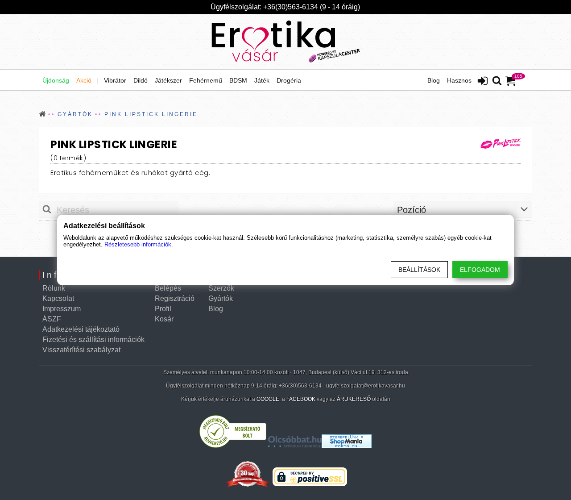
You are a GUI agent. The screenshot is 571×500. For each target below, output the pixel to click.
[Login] (482, 81)
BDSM (238, 80)
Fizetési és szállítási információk (93, 339)
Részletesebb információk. (138, 244)
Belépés (168, 288)
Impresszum (61, 308)
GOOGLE (268, 399)
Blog (433, 80)
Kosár (164, 319)
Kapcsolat (58, 298)
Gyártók (220, 298)
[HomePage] (285, 42)
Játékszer (168, 80)
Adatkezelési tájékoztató (81, 329)
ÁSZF (51, 319)
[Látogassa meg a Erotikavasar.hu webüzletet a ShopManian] (347, 446)
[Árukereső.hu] (232, 446)
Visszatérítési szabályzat (81, 350)
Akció (83, 80)
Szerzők (221, 288)
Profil (163, 308)
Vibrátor (115, 80)
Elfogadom (480, 269)
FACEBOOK (300, 399)
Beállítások (419, 269)
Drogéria (289, 80)
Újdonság (55, 80)
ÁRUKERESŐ (354, 399)
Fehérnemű (205, 80)
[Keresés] (497, 81)
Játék (261, 80)
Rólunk (53, 288)
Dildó (140, 80)
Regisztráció (174, 298)
